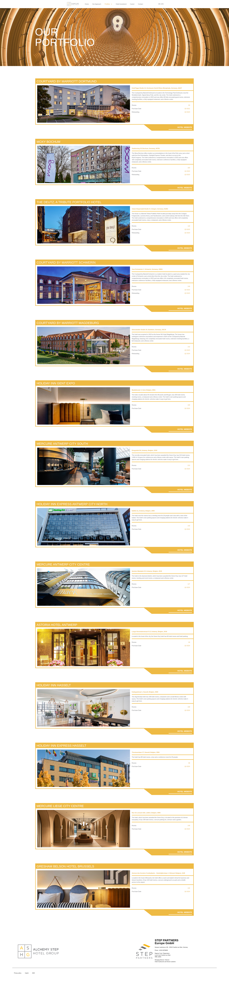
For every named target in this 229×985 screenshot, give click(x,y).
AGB (33, 973)
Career (132, 4)
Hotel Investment (121, 4)
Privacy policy (17, 973)
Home (87, 4)
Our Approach (96, 4)
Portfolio (107, 4)
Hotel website (184, 127)
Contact (140, 4)
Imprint (27, 973)
